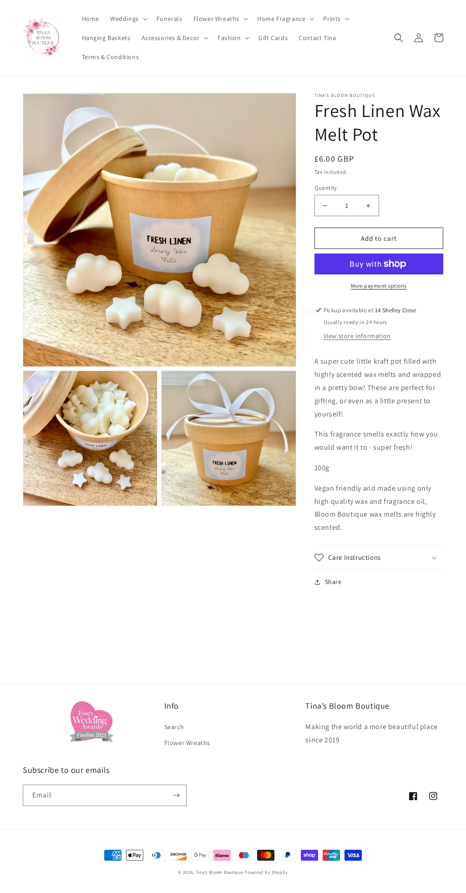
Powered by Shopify (266, 872)
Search (174, 727)
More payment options (379, 285)
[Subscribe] (176, 795)
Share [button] (333, 582)
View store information (357, 336)
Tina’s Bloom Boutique (219, 872)
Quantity (325, 188)
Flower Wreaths (187, 743)
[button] (128, 18)
